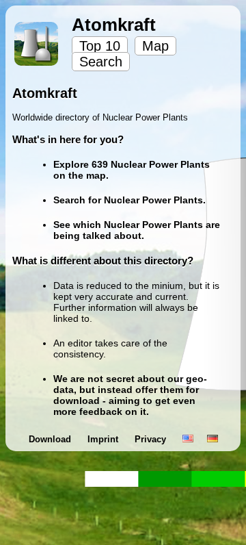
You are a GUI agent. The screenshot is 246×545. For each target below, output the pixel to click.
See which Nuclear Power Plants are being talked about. (136, 230)
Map (155, 45)
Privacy (152, 439)
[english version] (187, 439)
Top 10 (99, 45)
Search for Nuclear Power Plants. (129, 199)
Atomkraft (114, 24)
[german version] (212, 439)
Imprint (104, 439)
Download (51, 439)
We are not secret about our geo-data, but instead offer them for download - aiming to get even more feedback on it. (130, 395)
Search (100, 61)
